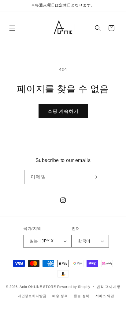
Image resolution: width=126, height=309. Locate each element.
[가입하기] (95, 177)
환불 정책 (81, 296)
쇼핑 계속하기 (63, 111)
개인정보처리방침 (32, 296)
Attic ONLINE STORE (38, 286)
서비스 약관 (104, 296)
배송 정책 (60, 296)
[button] (12, 28)
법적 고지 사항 (108, 287)
